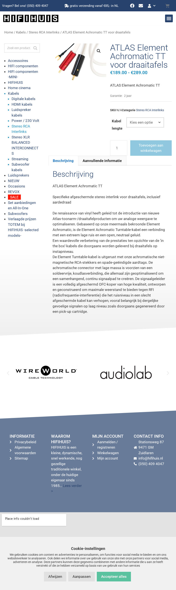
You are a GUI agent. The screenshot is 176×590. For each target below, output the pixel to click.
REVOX (14, 192)
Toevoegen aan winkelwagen (151, 148)
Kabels (21, 32)
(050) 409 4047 (37, 6)
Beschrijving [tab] (63, 161)
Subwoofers (18, 213)
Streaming (20, 159)
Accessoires (18, 60)
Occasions (16, 186)
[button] (169, 18)
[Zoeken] (35, 48)
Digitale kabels (23, 99)
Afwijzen (55, 576)
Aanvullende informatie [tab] (102, 161)
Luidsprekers (18, 175)
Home (8, 32)
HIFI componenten (23, 66)
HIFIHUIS (15, 82)
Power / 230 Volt (25, 120)
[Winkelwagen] (167, 5)
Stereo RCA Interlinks (44, 32)
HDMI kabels (22, 104)
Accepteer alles (114, 576)
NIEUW (13, 181)
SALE (14, 197)
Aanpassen (82, 576)
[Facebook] (132, 6)
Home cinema (19, 88)
